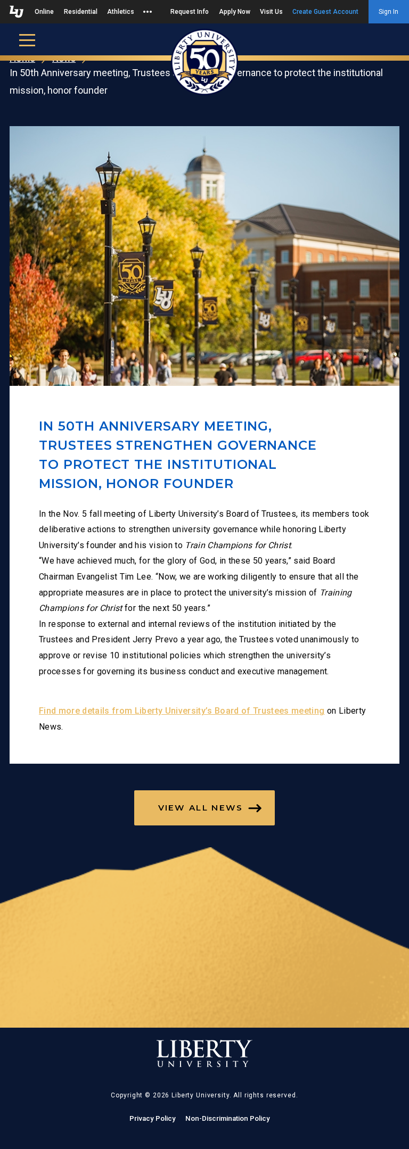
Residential (80, 11)
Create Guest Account (325, 11)
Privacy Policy (152, 1118)
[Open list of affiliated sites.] (147, 11)
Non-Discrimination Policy (227, 1118)
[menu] (27, 39)
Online (44, 11)
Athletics (120, 11)
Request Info (189, 11)
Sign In (388, 11)
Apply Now (234, 11)
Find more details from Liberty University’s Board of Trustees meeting (181, 711)
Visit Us (271, 11)
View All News (200, 808)
